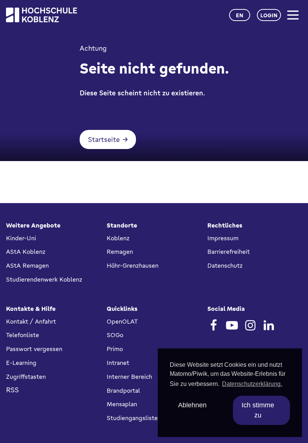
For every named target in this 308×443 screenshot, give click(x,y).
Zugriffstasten (26, 376)
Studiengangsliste (132, 418)
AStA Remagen (27, 265)
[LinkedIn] (269, 325)
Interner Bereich (129, 376)
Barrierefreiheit (228, 251)
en (239, 15)
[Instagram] (250, 325)
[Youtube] (232, 325)
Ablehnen (192, 405)
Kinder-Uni (21, 238)
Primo (115, 349)
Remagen (120, 251)
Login (269, 15)
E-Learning (21, 363)
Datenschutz (225, 265)
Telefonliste (22, 335)
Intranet (118, 363)
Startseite (104, 139)
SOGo (115, 335)
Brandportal (123, 390)
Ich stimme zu (258, 410)
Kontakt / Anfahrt (31, 321)
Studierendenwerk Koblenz (44, 279)
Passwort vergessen (34, 349)
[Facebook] (213, 325)
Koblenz (118, 238)
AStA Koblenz (25, 251)
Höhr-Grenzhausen (133, 265)
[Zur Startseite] (41, 15)
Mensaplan (122, 404)
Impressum (223, 238)
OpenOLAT (122, 321)
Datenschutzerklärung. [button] (252, 384)
